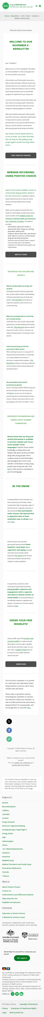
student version (21, 650)
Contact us (6, 891)
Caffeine (5, 810)
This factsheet (17, 300)
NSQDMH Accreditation (11, 902)
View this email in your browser (21, 30)
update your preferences (23, 763)
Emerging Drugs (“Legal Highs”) (14, 830)
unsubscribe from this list (20, 765)
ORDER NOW (21, 664)
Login (4, 1012)
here (11, 393)
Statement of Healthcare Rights (24, 1008)
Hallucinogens (7, 841)
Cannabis (6, 814)
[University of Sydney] (32, 937)
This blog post (19, 327)
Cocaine (5, 818)
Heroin (4, 845)
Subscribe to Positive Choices (13, 913)
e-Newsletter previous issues (13, 917)
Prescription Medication (11, 868)
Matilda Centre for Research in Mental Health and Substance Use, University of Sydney (20, 218)
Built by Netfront (16, 1012)
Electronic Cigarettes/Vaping (13, 826)
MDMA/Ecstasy (8, 860)
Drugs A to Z (7, 797)
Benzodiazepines (9, 806)
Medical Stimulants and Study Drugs (16, 864)
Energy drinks (7, 833)
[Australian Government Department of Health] (12, 937)
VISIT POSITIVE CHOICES (20, 155)
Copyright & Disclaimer (29, 1004)
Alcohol (5, 803)
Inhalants (6, 853)
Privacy (5, 1008)
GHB (4, 837)
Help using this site (9, 898)
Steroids (5, 872)
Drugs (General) (8, 822)
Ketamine (6, 857)
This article (18, 556)
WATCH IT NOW (21, 254)
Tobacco (5, 876)
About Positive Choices (11, 887)
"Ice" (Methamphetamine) (12, 849)
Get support (22, 958)
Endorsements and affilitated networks (17, 895)
